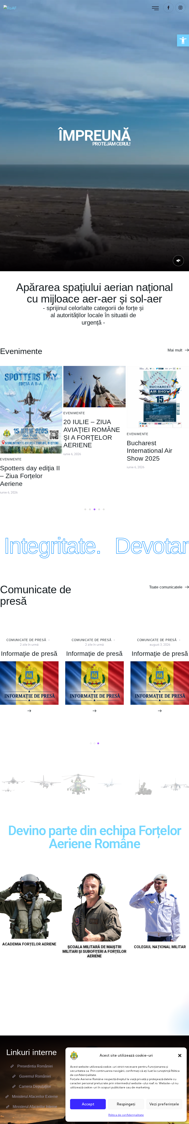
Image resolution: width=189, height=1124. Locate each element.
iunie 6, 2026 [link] (9, 454)
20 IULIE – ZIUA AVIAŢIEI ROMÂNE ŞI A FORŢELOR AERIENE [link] (28, 433)
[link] (183, 40)
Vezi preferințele (164, 1104)
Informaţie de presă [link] (94, 653)
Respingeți (126, 1104)
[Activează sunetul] (178, 260)
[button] (179, 1055)
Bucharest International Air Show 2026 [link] (29, 661)
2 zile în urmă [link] (29, 644)
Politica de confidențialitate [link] (126, 1115)
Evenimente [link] (11, 413)
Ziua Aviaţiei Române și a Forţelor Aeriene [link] (157, 430)
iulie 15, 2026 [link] (135, 443)
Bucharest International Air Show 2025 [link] (86, 450)
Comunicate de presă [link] (26, 640)
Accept (88, 1104)
